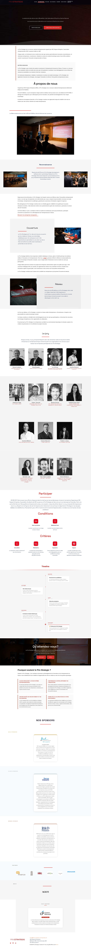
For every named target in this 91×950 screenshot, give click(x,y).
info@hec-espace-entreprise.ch (38, 937)
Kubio (57, 944)
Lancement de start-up (70, 2)
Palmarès (58, 1)
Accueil (35, 1)
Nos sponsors (53, 1)
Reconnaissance (41, 1)
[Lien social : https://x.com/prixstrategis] (11, 943)
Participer (47, 1)
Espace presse (63, 1)
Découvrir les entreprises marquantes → (28, 215)
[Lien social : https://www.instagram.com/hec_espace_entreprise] (13, 943)
